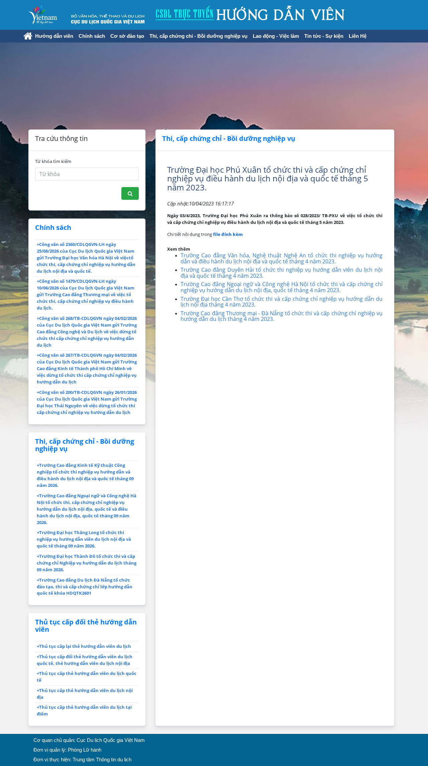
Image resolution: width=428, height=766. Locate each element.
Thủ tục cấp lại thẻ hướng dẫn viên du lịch (84, 646)
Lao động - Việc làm (276, 36)
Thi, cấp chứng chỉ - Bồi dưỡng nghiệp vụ (198, 36)
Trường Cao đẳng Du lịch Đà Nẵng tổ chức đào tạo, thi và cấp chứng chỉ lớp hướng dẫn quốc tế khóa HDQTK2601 (84, 586)
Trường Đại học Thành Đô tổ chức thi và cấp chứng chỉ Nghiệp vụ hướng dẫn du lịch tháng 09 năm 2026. (86, 563)
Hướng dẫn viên (54, 36)
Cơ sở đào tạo (127, 36)
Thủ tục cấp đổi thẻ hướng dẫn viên (86, 625)
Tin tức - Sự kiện (323, 36)
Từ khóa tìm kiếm (53, 161)
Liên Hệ (357, 36)
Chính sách (92, 36)
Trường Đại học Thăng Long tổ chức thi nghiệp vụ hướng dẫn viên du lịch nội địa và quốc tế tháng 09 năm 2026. (84, 539)
